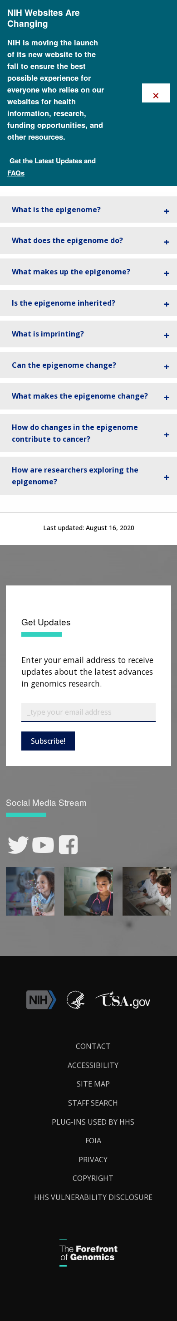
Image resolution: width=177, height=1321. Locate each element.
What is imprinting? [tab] (48, 334)
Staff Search (93, 1103)
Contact (93, 1046)
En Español (148, 669)
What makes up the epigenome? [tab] (71, 272)
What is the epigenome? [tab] (56, 209)
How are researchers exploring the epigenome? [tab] (75, 476)
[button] (122, 1007)
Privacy (93, 1160)
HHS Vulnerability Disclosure (93, 1197)
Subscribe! (48, 741)
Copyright (93, 1178)
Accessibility (93, 1065)
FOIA (93, 1141)
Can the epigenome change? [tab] (64, 365)
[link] (18, 845)
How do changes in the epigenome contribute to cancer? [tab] (75, 433)
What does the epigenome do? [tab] (67, 240)
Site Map (93, 1084)
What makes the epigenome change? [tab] (80, 396)
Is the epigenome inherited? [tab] (63, 303)
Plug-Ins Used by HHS (93, 1122)
